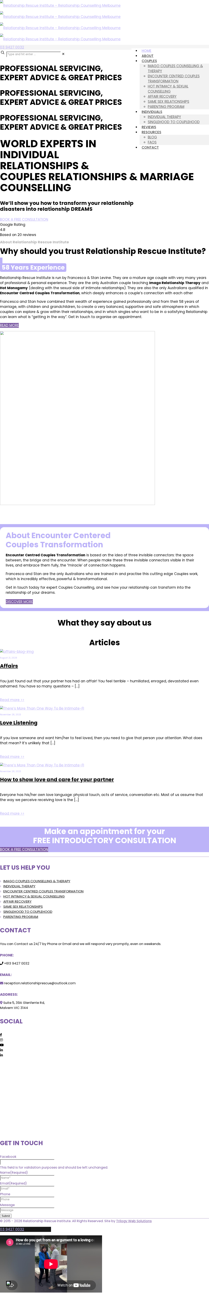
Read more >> (12, 699)
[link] (63, 54)
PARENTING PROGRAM (20, 916)
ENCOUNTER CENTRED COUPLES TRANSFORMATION (43, 891)
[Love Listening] (42, 708)
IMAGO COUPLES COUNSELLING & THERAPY (36, 881)
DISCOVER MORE (19, 601)
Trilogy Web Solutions (134, 1221)
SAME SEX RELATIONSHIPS (23, 906)
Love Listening (19, 722)
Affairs (9, 665)
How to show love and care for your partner (57, 779)
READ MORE (9, 325)
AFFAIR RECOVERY (17, 901)
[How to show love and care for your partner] (42, 765)
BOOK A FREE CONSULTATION (24, 219)
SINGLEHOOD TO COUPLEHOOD (27, 911)
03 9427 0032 (12, 47)
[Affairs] (17, 651)
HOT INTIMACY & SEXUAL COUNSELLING (34, 896)
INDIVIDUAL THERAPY (19, 886)
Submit (6, 1215)
